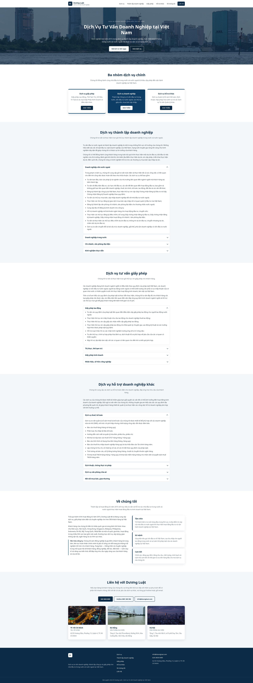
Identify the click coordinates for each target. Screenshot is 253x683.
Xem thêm (87, 108)
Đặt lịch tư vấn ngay (119, 49)
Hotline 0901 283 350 (124, 599)
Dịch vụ (121, 4)
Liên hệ (181, 4)
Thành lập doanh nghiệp (135, 4)
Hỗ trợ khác (160, 4)
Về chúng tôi (171, 4)
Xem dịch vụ (137, 49)
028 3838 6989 (105, 599)
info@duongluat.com (144, 599)
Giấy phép (149, 4)
